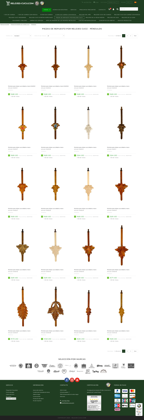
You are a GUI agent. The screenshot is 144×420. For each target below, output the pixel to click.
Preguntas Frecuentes (88, 9)
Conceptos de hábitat (107, 20)
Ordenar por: (9, 35)
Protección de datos (38, 398)
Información (38, 385)
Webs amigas (36, 394)
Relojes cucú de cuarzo (102, 14)
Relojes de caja (113, 17)
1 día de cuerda (9, 14)
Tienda (46, 9)
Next (135, 35)
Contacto (102, 9)
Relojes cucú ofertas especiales (41, 17)
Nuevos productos (124, 20)
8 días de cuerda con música (66, 14)
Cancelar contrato (11, 398)
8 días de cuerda (46, 14)
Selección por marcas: (40, 35)
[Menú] (141, 404)
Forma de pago (10, 392)
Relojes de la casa (128, 17)
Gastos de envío (10, 394)
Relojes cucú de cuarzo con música (127, 14)
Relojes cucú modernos (17, 17)
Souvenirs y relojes (20, 20)
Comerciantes (36, 396)
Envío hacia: (104, 2)
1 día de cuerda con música (27, 14)
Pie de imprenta (37, 400)
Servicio (73, 9)
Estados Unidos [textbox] (113, 2)
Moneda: (123, 2)
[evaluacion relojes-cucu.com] (94, 403)
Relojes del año (85, 14)
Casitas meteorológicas (87, 20)
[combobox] (113, 2)
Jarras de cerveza (36, 20)
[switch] (139, 414)
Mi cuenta (8, 396)
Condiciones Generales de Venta (41, 392)
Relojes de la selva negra (95, 17)
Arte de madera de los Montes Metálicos (61, 20)
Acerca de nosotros (60, 9)
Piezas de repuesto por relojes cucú (69, 17)
